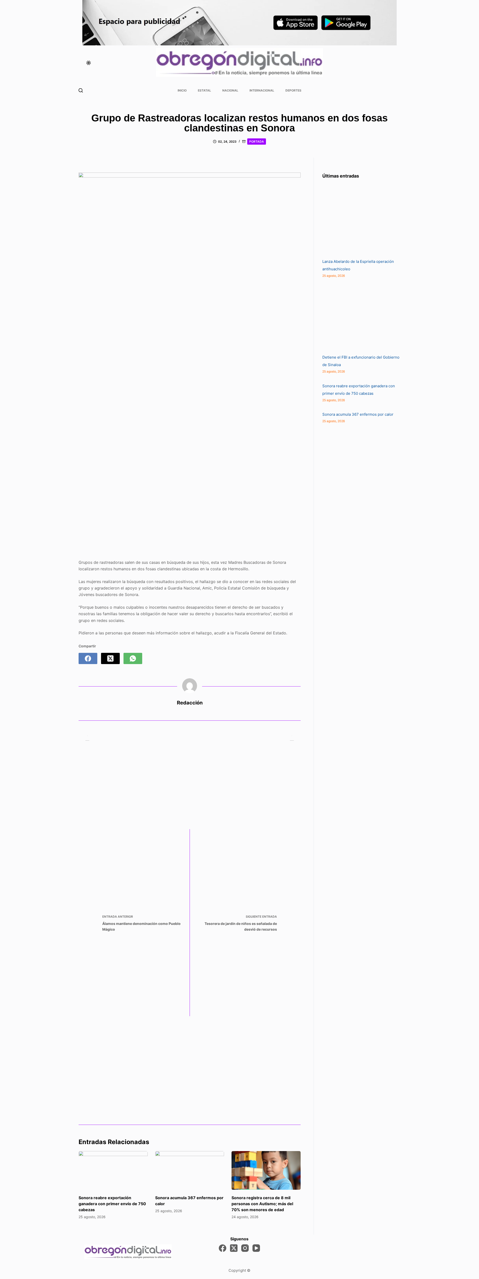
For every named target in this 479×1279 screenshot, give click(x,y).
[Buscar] (81, 90)
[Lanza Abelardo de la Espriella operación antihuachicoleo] (359, 220)
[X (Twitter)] (110, 658)
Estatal (204, 90)
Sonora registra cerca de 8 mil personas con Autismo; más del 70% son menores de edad (262, 1203)
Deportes (293, 90)
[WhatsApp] (132, 658)
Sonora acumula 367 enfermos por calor (357, 414)
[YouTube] (256, 1248)
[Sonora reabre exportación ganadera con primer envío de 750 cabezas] (113, 1170)
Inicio (182, 90)
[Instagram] (245, 1248)
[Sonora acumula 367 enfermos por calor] (189, 1170)
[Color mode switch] (88, 62)
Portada (256, 141)
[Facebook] (88, 658)
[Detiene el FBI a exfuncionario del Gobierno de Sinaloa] (359, 316)
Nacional (230, 90)
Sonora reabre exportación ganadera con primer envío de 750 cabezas (112, 1203)
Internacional (261, 90)
